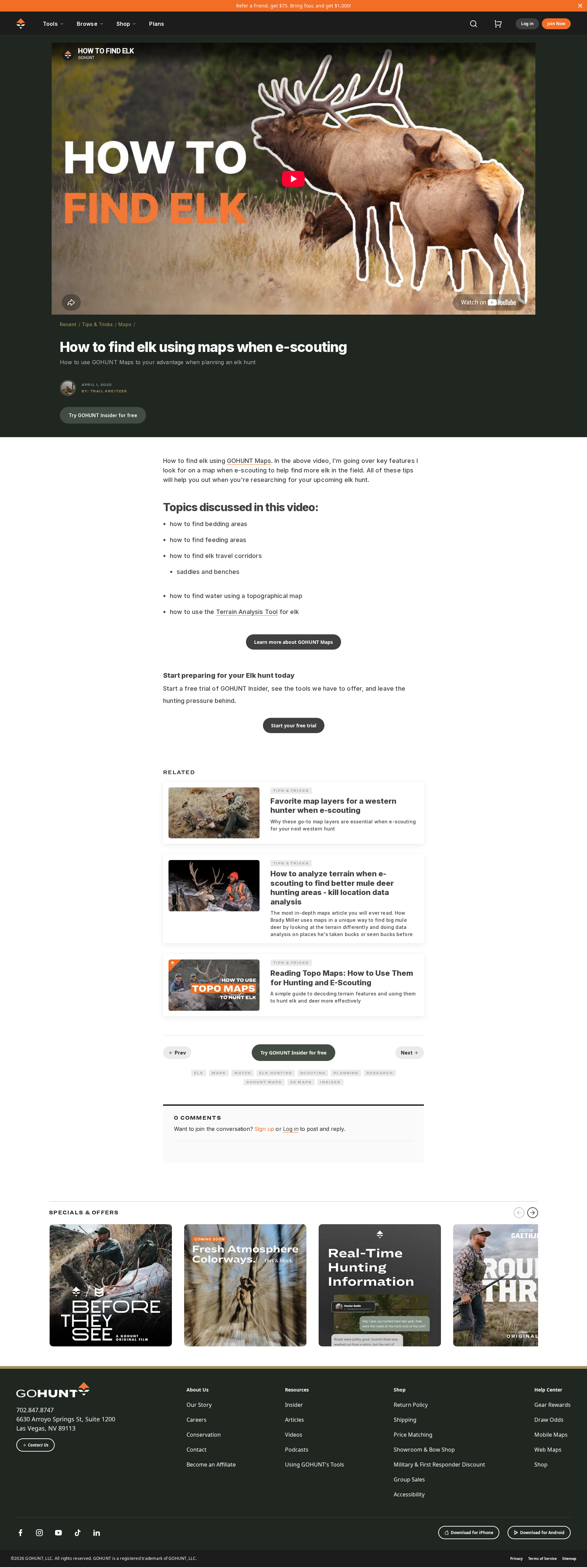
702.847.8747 (35, 1410)
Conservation (203, 1434)
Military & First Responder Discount (439, 1464)
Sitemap (569, 1558)
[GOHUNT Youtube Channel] (58, 1533)
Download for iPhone (472, 1532)
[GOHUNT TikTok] (77, 1533)
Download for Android (542, 1532)
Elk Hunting (275, 1073)
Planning (346, 1073)
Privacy (516, 1558)
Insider (330, 1082)
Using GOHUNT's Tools (314, 1464)
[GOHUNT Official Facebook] (20, 1533)
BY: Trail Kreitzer (104, 391)
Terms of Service (542, 1558)
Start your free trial (293, 725)
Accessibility (409, 1494)
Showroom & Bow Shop (424, 1449)
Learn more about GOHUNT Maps (293, 642)
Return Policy (411, 1405)
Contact (196, 1449)
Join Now (556, 23)
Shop (400, 1389)
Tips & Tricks (97, 324)
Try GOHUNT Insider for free (103, 415)
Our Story (199, 1405)
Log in (527, 23)
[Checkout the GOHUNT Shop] (498, 24)
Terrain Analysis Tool (247, 611)
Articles (294, 1419)
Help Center (548, 1389)
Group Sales (409, 1479)
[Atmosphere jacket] (245, 1285)
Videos (293, 1434)
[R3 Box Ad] (514, 1285)
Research (380, 1073)
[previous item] (519, 1212)
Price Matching (413, 1434)
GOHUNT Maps (249, 460)
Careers (196, 1419)
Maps (124, 324)
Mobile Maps (551, 1434)
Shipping (405, 1419)
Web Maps (548, 1449)
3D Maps (301, 1082)
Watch (242, 1073)
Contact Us (38, 1445)
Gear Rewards (552, 1405)
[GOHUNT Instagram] (39, 1533)
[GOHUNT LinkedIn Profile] (96, 1533)
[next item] (532, 1212)
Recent (68, 324)
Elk (198, 1073)
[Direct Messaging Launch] (380, 1285)
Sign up (264, 1128)
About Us (197, 1389)
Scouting (312, 1073)
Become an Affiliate (211, 1464)
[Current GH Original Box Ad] (111, 1285)
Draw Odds (549, 1419)
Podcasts (296, 1449)
